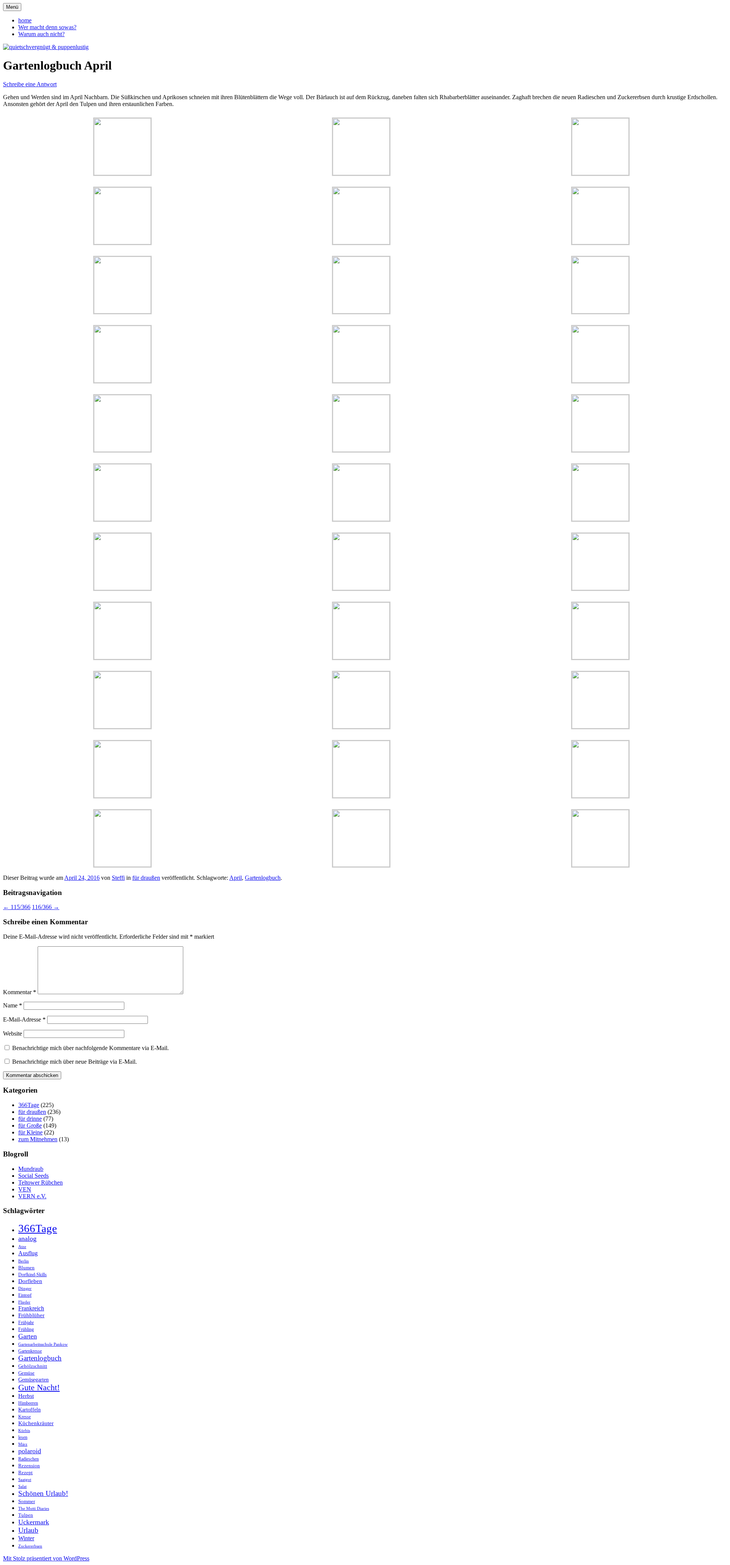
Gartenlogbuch (263, 877)
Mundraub (30, 1169)
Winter (26, 1538)
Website (12, 1033)
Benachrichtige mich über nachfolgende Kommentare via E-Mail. (90, 1048)
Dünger (25, 1288)
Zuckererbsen (30, 1546)
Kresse (24, 1417)
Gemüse (26, 1373)
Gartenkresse (30, 1351)
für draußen (146, 877)
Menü (12, 7)
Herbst (26, 1396)
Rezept (25, 1472)
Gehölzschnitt (32, 1366)
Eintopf (25, 1295)
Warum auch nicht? (41, 34)
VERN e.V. (32, 1196)
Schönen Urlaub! (43, 1493)
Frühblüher (31, 1315)
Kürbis (24, 1431)
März (22, 1444)
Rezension (29, 1465)
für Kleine (30, 1132)
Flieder (24, 1302)
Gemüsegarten (33, 1380)
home (25, 20)
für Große (30, 1125)
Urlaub (28, 1530)
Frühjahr (26, 1322)
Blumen (26, 1267)
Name (12, 1005)
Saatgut (24, 1480)
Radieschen (28, 1459)
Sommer (26, 1501)
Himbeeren (28, 1403)
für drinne (30, 1118)
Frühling (26, 1329)
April (235, 877)
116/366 (45, 907)
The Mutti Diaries (33, 1508)
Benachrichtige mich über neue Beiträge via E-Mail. (74, 1061)
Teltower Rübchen (40, 1182)
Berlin (23, 1261)
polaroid (29, 1451)
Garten (27, 1336)
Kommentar (19, 992)
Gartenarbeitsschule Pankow (43, 1344)
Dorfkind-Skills (32, 1274)
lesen (22, 1437)
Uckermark (33, 1522)
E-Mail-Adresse (24, 1019)
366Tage (28, 1105)
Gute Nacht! (39, 1387)
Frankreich (31, 1308)
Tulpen (25, 1515)
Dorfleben (30, 1281)
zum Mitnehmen (37, 1139)
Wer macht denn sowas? (47, 27)
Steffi (118, 877)
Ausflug (28, 1253)
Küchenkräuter (36, 1423)
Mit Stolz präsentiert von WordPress (46, 1558)
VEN (24, 1189)
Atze (22, 1247)
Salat (22, 1486)
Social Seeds (33, 1175)
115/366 (16, 907)
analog (27, 1238)
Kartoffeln (29, 1410)
